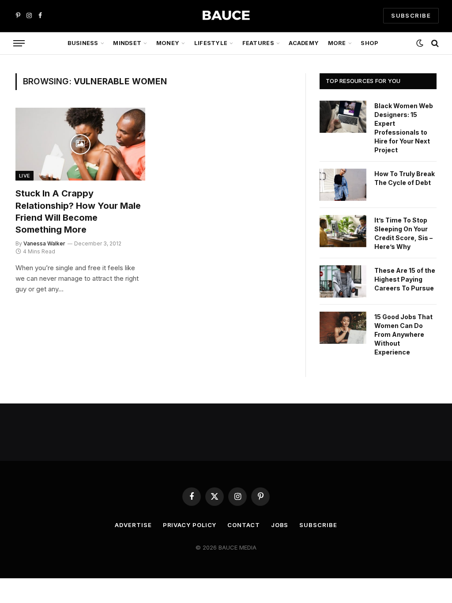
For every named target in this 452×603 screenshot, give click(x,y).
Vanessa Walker (44, 243)
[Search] (434, 43)
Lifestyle (210, 43)
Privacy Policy (190, 524)
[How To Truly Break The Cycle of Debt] (343, 185)
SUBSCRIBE (411, 15)
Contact (243, 524)
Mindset (127, 43)
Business (83, 43)
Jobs (280, 524)
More (337, 43)
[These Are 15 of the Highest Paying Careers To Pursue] (343, 281)
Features (258, 43)
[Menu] (19, 43)
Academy (304, 43)
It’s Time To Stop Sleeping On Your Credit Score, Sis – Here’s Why (403, 233)
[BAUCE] (226, 16)
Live (24, 176)
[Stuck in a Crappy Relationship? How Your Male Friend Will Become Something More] (80, 144)
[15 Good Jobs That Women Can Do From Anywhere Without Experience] (343, 328)
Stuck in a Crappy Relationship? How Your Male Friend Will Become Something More (78, 211)
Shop (369, 43)
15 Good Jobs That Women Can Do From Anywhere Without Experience (403, 334)
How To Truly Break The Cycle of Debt (404, 178)
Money (167, 43)
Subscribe (318, 524)
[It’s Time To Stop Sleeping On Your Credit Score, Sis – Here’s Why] (343, 231)
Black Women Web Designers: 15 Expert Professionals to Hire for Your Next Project (403, 128)
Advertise (133, 524)
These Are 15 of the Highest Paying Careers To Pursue (404, 279)
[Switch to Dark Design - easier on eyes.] (420, 43)
